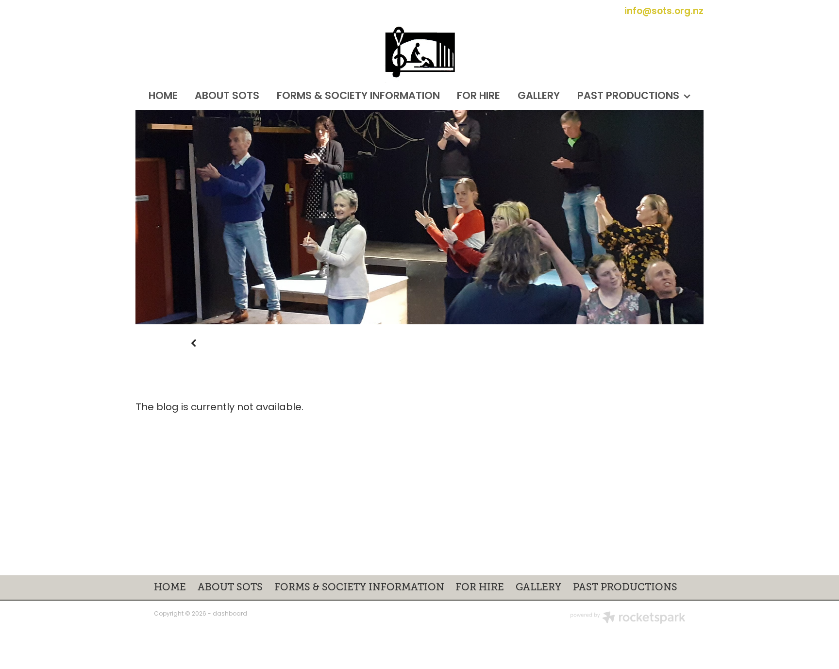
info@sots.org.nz (664, 11)
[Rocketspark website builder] (628, 619)
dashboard (230, 614)
